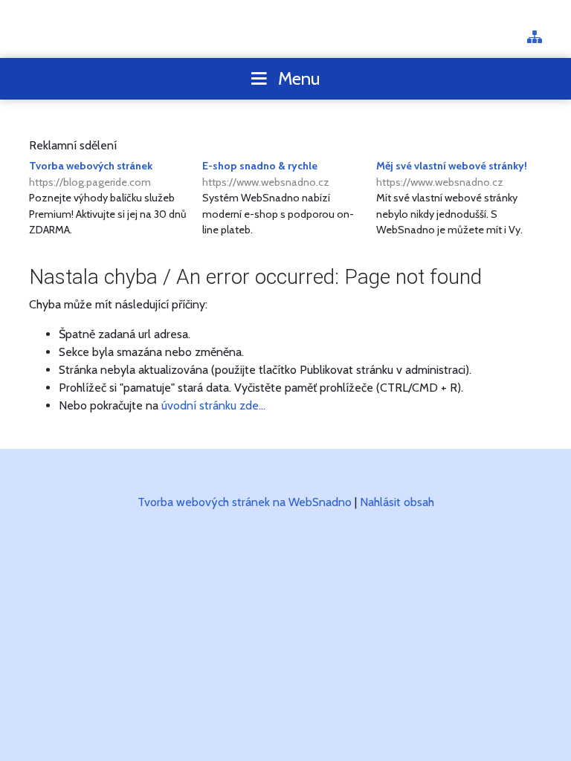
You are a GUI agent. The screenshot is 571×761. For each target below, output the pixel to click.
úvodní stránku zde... (213, 405)
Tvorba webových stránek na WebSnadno (245, 502)
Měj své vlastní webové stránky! (451, 174)
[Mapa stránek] (534, 38)
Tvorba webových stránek (90, 174)
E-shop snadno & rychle (265, 174)
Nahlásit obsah (397, 502)
